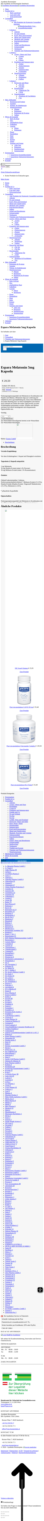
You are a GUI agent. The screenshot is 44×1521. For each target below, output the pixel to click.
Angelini (9, 889)
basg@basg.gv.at (6, 1406)
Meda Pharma (10, 1101)
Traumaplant (10, 1278)
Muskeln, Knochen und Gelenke (20, 833)
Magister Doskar (11, 1095)
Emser (8, 991)
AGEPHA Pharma (12, 874)
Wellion (8, 1303)
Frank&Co (9, 1010)
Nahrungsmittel (14, 835)
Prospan (8, 1182)
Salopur (8, 1210)
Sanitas (8, 1216)
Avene (8, 900)
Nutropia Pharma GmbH (14, 1135)
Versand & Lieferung (31, 1451)
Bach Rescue (10, 904)
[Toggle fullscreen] (6, 1515)
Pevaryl (8, 1167)
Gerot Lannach (11, 1025)
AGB (21, 1451)
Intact (7, 1057)
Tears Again (10, 1267)
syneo (7, 1257)
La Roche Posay (11, 1074)
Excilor (8, 1000)
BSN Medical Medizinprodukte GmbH (19, 938)
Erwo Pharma (10, 993)
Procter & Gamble (12, 1180)
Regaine (8, 1191)
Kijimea (8, 1065)
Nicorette (9, 1125)
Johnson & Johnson (12, 1061)
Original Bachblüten (13, 1148)
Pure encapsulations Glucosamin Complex (21, 746)
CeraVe (8, 945)
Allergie (12, 803)
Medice (8, 1102)
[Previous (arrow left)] (2, 1517)
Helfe (7, 1044)
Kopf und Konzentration (17, 829)
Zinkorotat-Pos (10, 1312)
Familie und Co (14, 812)
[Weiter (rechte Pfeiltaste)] (4, 1513)
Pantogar (8, 1157)
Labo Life (9, 1076)
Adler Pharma (11, 870)
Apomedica (10, 893)
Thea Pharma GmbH (13, 1273)
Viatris (8, 1288)
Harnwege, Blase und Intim (18, 822)
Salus (7, 1212)
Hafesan (8, 1034)
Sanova (8, 1223)
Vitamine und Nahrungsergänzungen (21, 850)
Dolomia (9, 966)
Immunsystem (14, 827)
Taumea (8, 1265)
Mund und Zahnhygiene (17, 831)
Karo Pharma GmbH (13, 1063)
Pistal (7, 1176)
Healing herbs (10, 1040)
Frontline (8, 1014)
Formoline (9, 1008)
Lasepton (9, 1080)
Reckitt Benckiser (11, 1189)
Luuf (7, 1091)
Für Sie (11, 818)
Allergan (8, 877)
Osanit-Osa (9, 1152)
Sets (6, 857)
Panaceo (8, 1155)
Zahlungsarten (5, 1453)
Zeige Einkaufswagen (8, 172)
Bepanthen (10, 911)
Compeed (9, 951)
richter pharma (10, 1199)
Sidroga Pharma (11, 1231)
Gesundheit (9, 801)
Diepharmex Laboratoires (14, 959)
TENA (8, 1269)
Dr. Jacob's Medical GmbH (15, 972)
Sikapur (8, 1235)
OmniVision (10, 1146)
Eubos (8, 997)
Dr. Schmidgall (11, 981)
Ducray (8, 983)
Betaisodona (10, 915)
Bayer (8, 908)
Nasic (7, 1118)
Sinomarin (9, 1240)
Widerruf (15, 1453)
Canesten (9, 944)
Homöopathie (14, 825)
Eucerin (8, 998)
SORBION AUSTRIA (13, 1244)
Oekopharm (10, 1136)
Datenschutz (13, 1451)
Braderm (8, 932)
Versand (8, 389)
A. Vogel (8, 868)
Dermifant (9, 955)
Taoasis (8, 1263)
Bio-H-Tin (9, 917)
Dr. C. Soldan (10, 970)
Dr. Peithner (10, 980)
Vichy (8, 1292)
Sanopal (8, 1220)
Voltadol (8, 1299)
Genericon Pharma (12, 1021)
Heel (7, 1042)
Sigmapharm (10, 1233)
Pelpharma (9, 1161)
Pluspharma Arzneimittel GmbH (16, 1178)
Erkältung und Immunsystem (19, 810)
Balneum (8, 906)
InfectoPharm (10, 1053)
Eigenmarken (9, 797)
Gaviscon (9, 1017)
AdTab (8, 872)
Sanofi (8, 1218)
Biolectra (8, 925)
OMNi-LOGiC (11, 1144)
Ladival (8, 1078)
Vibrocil (8, 1290)
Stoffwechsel (13, 844)
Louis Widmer (11, 1087)
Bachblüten (13, 806)
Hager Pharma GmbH (13, 1036)
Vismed (8, 1293)
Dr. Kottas (9, 976)
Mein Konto (5, 179)
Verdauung (13, 846)
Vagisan (8, 1282)
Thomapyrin (10, 1276)
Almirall (8, 883)
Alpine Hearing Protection (14, 887)
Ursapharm (10, 1280)
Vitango (8, 1295)
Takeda (8, 1259)
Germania (9, 1023)
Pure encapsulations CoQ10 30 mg (22, 707)
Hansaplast (10, 1038)
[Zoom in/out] (8, 1515)
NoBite (8, 1127)
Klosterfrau (10, 1067)
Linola (8, 1085)
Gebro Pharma (11, 1019)
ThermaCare (10, 1275)
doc (7, 963)
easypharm (9, 987)
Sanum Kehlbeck (11, 1225)
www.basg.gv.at (6, 1404)
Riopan (8, 1201)
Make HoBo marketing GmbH (16, 1097)
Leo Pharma (10, 1084)
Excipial (8, 1002)
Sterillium (9, 1250)
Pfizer (7, 1169)
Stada (8, 1248)
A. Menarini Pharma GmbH (15, 866)
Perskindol (9, 1163)
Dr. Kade (9, 974)
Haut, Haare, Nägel (16, 823)
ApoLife (9, 891)
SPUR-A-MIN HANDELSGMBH (17, 1246)
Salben (11, 839)
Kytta (7, 1072)
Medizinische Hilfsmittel (13, 854)
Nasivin (8, 1119)
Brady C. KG (10, 934)
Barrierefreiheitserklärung (27, 1453)
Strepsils (8, 1254)
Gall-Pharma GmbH (12, 1015)
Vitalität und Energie (16, 848)
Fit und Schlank (14, 814)
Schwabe (9, 1229)
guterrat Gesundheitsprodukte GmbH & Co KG (22, 1032)
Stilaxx (8, 1252)
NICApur (9, 1123)
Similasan (9, 1237)
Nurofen (8, 1133)
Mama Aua (9, 1099)
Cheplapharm (10, 947)
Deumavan (9, 957)
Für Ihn (11, 816)
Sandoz (8, 1214)
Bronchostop (10, 936)
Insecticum (9, 1055)
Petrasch (8, 1165)
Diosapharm (10, 961)
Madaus (8, 1093)
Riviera (8, 1203)
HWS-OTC (10, 1049)
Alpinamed (10, 885)
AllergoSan (10, 881)
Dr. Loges (9, 978)
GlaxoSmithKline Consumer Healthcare (19, 1027)
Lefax (7, 1082)
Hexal (7, 1048)
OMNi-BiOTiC (11, 1142)
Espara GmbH (11, 439)
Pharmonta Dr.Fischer (13, 1174)
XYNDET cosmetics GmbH (15, 1309)
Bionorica (9, 927)
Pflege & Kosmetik (11, 856)
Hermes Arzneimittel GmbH (15, 1046)
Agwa (8, 876)
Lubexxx (8, 1089)
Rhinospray (9, 1197)
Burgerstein (9, 940)
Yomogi (8, 1310)
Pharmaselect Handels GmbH (15, 1171)
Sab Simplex (10, 1208)
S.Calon (8, 1206)
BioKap (8, 923)
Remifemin (9, 1193)
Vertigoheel (9, 1286)
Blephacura (9, 928)
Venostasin (9, 1284)
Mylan (8, 1116)
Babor (8, 902)
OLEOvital (9, 1138)
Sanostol (8, 1222)
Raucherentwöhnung (16, 837)
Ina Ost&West (11, 1051)
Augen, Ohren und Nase (17, 805)
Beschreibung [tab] (9, 442)
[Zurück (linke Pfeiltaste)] (2, 1513)
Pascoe (8, 1159)
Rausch (8, 1188)
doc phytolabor (11, 964)
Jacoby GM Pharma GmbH (15, 1059)
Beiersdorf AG (10, 910)
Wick (7, 1305)
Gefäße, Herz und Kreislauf (18, 820)
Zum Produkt (24, 672)
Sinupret (8, 1242)
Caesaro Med (10, 942)
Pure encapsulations (13, 1184)
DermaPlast (9, 953)
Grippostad (9, 1031)
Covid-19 (12, 808)
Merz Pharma (10, 1106)
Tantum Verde (10, 1261)
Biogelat (8, 921)
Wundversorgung (15, 852)
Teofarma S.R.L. (11, 1271)
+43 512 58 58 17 (8, 1423)
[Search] (5, 349)
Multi (7, 1110)
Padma (8, 1153)
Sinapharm (9, 1239)
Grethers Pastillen (11, 1029)
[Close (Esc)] (2, 1515)
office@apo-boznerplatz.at (11, 1429)
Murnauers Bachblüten (13, 1114)
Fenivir (8, 1006)
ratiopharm (10, 1186)
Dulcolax (9, 985)
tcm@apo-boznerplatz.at (10, 1445)
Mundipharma (10, 1112)
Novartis (8, 1131)
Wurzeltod (9, 1307)
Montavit (9, 1108)
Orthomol (9, 1150)
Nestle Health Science (13, 1121)
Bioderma (9, 919)
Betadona (9, 913)
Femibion (9, 1004)
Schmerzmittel (14, 842)
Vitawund (9, 1297)
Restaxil (8, 1195)
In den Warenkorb (7, 418)
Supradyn (9, 1256)
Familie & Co (9, 799)
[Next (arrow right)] (4, 1517)
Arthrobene (9, 896)
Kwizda (9, 1070)
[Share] (4, 1515)
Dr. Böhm (9, 968)
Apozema (9, 894)
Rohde (8, 1205)
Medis (8, 1104)
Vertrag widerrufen (7, 1498)
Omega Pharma (11, 1140)
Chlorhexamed (10, 949)
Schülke (8, 1227)
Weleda (8, 1301)
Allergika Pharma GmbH (14, 879)
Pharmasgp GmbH (12, 1172)
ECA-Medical (10, 989)
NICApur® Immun (21, 668)
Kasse (18, 172)
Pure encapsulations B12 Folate (21, 785)
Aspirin (8, 898)
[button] (20, 421)
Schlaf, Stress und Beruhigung (19, 840)
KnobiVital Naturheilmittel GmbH (17, 1068)
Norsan (8, 1129)
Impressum (4, 1451)
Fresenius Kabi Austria (13, 1012)
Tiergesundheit (10, 859)
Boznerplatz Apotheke (14, 930)
